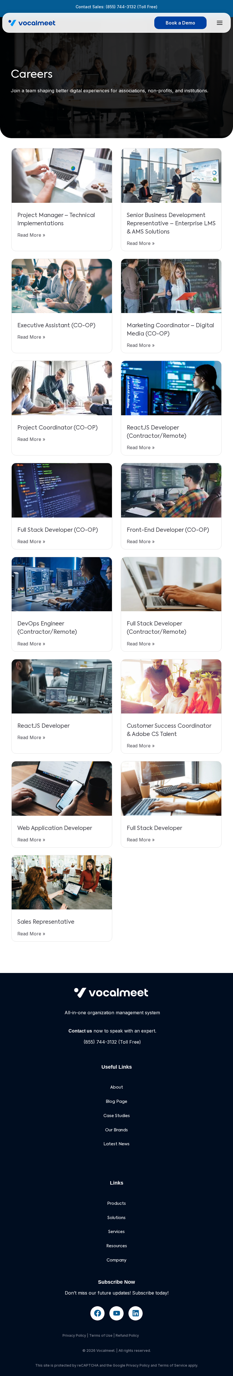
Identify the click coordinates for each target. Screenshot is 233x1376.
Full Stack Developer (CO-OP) (57, 530)
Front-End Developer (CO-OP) (168, 530)
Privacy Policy (74, 1335)
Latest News (116, 1144)
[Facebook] (97, 1313)
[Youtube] (116, 1313)
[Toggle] (220, 23)
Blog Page (116, 1102)
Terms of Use (101, 1335)
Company (116, 1260)
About (116, 1087)
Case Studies (116, 1116)
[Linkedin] (135, 1313)
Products (116, 1204)
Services (116, 1232)
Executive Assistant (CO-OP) (56, 325)
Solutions (116, 1218)
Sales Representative (45, 922)
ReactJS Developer (43, 726)
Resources (116, 1246)
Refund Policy (127, 1335)
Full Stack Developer (154, 828)
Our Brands (116, 1130)
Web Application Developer (54, 828)
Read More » (31, 235)
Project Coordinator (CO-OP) (57, 428)
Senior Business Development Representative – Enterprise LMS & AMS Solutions (171, 224)
